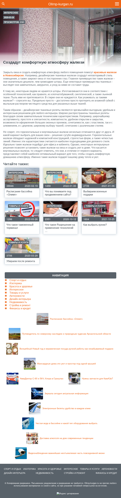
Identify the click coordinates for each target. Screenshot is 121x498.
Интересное (11, 12)
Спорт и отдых (17, 280)
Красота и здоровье (20, 286)
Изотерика (15, 283)
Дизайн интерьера (20, 299)
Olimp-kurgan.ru (60, 3)
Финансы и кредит (20, 308)
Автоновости (17, 296)
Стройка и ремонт (19, 305)
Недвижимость (18, 302)
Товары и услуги (19, 292)
